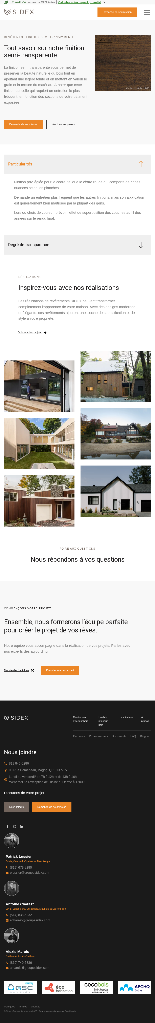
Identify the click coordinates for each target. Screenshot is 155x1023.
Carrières (79, 736)
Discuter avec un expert (60, 670)
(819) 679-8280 (21, 867)
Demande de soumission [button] (117, 12)
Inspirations (126, 717)
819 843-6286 (19, 763)
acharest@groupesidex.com (30, 920)
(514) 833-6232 (21, 915)
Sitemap (35, 1006)
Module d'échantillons (16, 670)
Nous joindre (16, 806)
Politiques (9, 1006)
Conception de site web (50, 1011)
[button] (147, 12)
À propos (145, 719)
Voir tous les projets (63, 124)
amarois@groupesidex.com (29, 967)
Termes (23, 1006)
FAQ (133, 736)
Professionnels (98, 736)
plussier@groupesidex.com (29, 872)
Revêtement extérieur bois (80, 719)
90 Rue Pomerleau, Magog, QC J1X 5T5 (38, 770)
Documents (119, 736)
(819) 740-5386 (21, 962)
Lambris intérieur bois (103, 721)
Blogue (144, 736)
